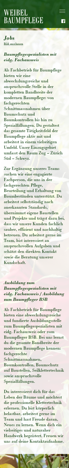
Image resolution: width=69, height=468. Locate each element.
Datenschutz (57, 456)
